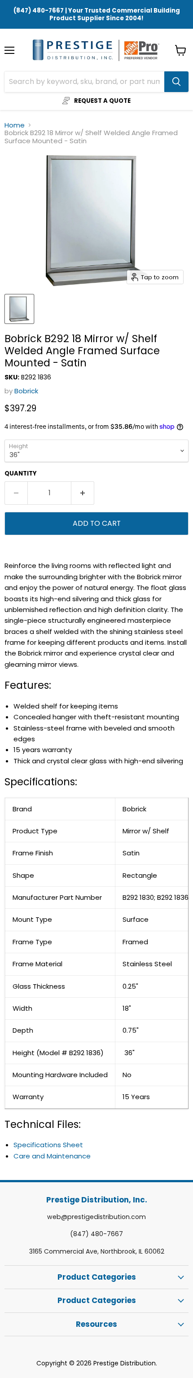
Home (14, 125)
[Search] (176, 81)
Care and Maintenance (52, 1156)
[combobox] (84, 81)
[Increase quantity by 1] (82, 493)
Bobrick (26, 391)
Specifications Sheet (48, 1144)
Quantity (20, 473)
